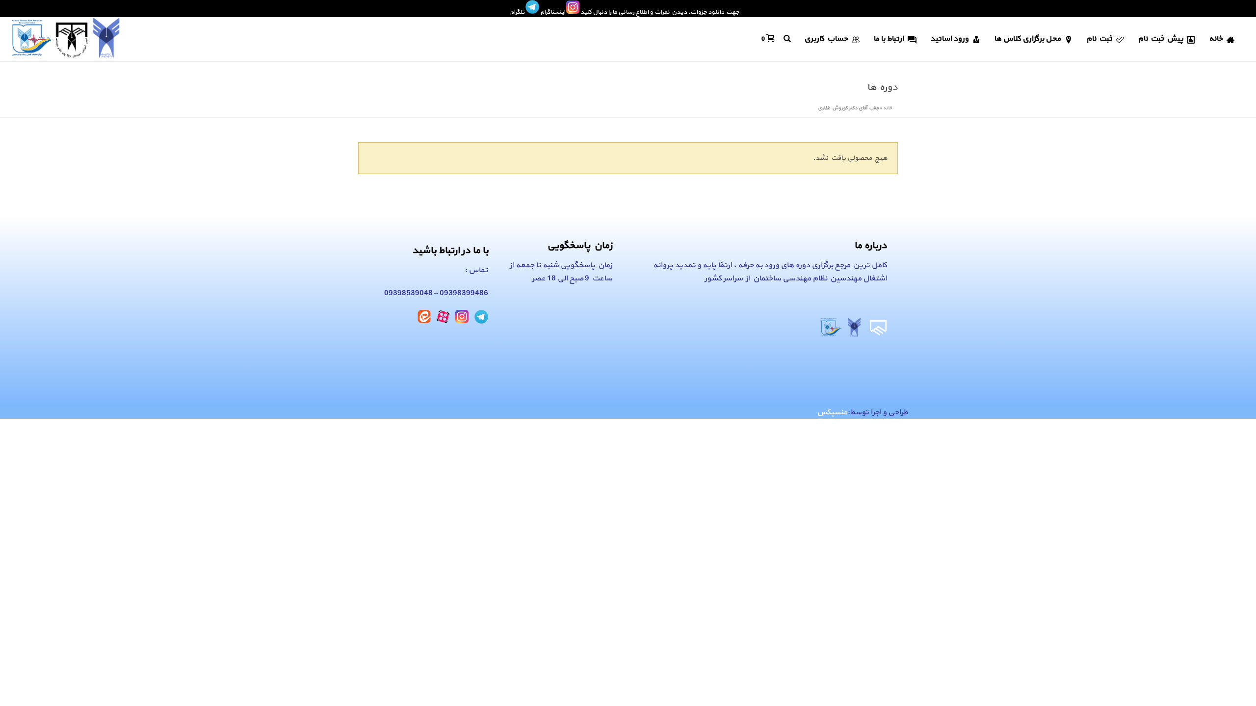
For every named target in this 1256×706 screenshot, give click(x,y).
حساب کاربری (826, 39)
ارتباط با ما (888, 39)
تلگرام (517, 12)
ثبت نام (1099, 39)
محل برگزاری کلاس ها (1027, 39)
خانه (1216, 39)
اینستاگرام (552, 12)
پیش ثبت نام (1160, 39)
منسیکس (832, 412)
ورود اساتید (949, 39)
